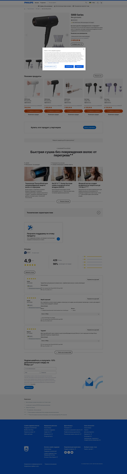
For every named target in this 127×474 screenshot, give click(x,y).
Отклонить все (69, 66)
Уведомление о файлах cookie (53, 63)
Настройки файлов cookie (50, 66)
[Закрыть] (83, 49)
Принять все (79, 66)
